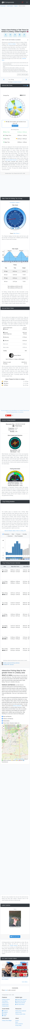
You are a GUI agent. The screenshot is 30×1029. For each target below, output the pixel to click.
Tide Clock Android (20, 1002)
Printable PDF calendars (8, 664)
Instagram (5, 1012)
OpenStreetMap (21, 759)
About (16, 1022)
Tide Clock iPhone (20, 1004)
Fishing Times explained (20, 1010)
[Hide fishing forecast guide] (27, 40)
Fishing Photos (5, 1004)
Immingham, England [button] (14, 202)
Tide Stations (5, 1001)
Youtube (5, 1014)
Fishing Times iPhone (21, 1001)
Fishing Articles (5, 1006)
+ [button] (3, 726)
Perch (15, 909)
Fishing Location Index (20, 1014)
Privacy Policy (18, 1025)
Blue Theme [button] (16, 233)
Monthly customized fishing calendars (11, 662)
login (6, 990)
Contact (17, 1020)
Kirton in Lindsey (12, 43)
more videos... (25, 981)
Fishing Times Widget (7, 1020)
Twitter (4, 1015)
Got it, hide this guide (23, 74)
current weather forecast (11, 159)
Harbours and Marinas (8, 718)
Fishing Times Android (21, 999)
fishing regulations (17, 705)
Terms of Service (19, 1023)
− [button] (3, 728)
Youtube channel (13, 945)
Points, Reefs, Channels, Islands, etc (11, 723)
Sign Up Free (15, 125)
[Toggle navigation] (27, 2)
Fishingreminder (9, 2)
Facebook (5, 1010)
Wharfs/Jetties (6, 720)
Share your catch (15, 936)
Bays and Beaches (7, 716)
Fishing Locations (6, 999)
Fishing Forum (5, 1002)
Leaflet (16, 759)
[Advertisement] (15, 17)
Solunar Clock (18, 1012)
